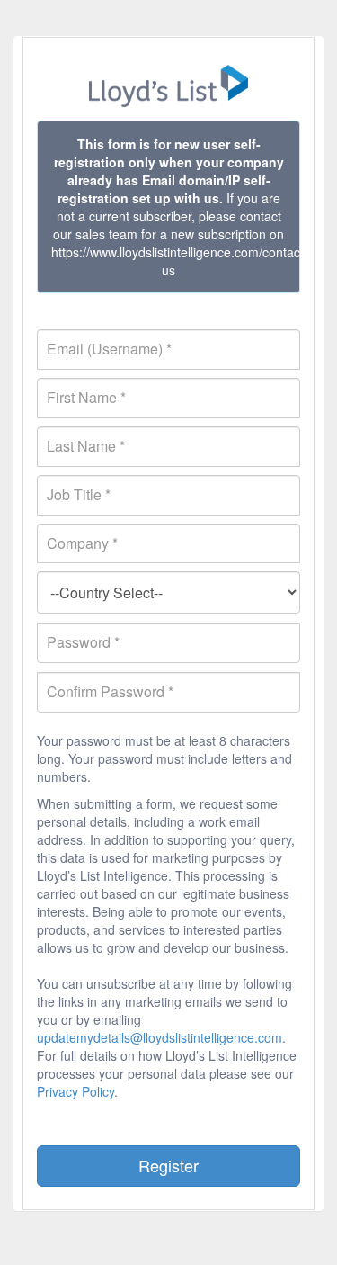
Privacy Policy (75, 1091)
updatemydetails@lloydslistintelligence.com (159, 1037)
